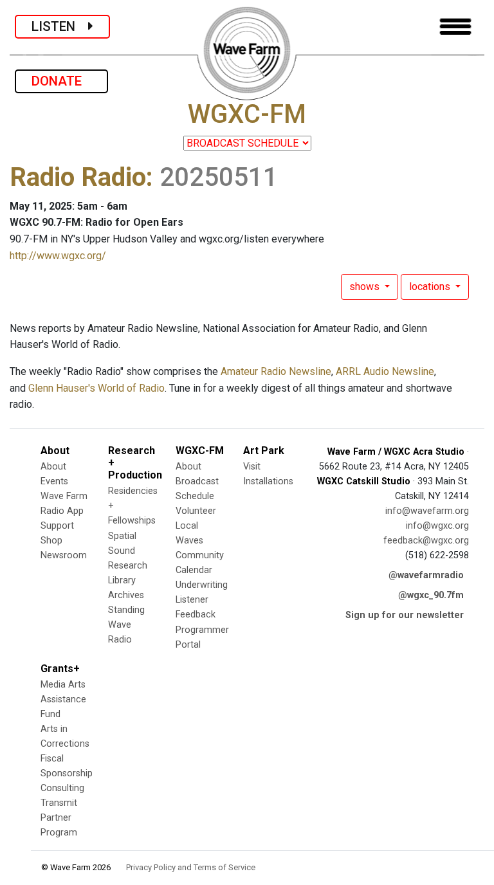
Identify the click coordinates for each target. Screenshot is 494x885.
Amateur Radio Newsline (276, 371)
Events (54, 481)
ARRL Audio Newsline (385, 371)
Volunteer (196, 511)
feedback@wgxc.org (426, 540)
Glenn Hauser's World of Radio (96, 388)
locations (431, 286)
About (53, 466)
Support (57, 525)
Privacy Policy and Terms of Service (190, 867)
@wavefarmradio (426, 575)
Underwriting (202, 584)
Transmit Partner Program (59, 818)
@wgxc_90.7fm (431, 595)
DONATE (61, 81)
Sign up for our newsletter (404, 615)
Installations (268, 481)
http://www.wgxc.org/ (58, 256)
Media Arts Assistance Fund (63, 699)
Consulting (62, 788)
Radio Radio (78, 177)
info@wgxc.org (437, 525)
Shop (51, 540)
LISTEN (60, 26)
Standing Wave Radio (126, 625)
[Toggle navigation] (455, 26)
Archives (126, 595)
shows (365, 286)
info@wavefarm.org (427, 511)
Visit (252, 466)
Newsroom (64, 555)
